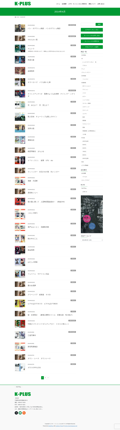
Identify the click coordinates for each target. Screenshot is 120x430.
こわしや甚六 (33, 213)
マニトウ (31, 49)
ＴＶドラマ (85, 79)
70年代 (73, 45)
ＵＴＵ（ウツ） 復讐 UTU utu (40, 160)
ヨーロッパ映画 (87, 103)
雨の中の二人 (33, 239)
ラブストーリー (87, 124)
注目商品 (83, 55)
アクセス (85, 176)
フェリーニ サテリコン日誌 (38, 274)
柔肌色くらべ (33, 193)
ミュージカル (86, 100)
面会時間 (31, 250)
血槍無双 (31, 71)
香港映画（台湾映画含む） (89, 131)
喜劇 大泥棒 (33, 181)
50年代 (73, 67)
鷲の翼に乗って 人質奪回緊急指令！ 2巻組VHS (46, 202)
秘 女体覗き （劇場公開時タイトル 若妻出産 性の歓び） (50, 315)
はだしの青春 (33, 262)
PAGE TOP (115, 415)
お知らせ (85, 191)
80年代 (73, 56)
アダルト (85, 65)
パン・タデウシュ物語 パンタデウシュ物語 (44, 28)
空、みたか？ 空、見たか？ (39, 105)
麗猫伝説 (31, 140)
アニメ (83, 69)
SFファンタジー (87, 86)
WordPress (50, 426)
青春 (84, 127)
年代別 (83, 137)
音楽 (82, 161)
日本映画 (83, 75)
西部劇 (84, 120)
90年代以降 (72, 25)
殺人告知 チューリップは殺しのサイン (42, 116)
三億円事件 (32, 335)
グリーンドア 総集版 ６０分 (39, 295)
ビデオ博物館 (84, 165)
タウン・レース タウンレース (39, 358)
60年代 (73, 209)
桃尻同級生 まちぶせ (36, 151)
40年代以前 (85, 141)
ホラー (84, 96)
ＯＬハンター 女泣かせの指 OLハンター (43, 172)
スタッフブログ (85, 180)
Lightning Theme (59, 426)
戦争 (84, 117)
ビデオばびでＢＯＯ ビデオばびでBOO (43, 304)
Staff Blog (83, 188)
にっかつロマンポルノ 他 (89, 62)
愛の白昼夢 (32, 285)
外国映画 (83, 82)
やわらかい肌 (33, 39)
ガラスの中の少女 (34, 367)
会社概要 (83, 173)
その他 (84, 134)
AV (82, 58)
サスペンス (85, 110)
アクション (85, 89)
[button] (92, 30)
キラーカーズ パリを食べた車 (39, 82)
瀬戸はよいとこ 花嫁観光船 (38, 227)
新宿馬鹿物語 (33, 347)
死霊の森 (31, 60)
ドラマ (84, 93)
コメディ (85, 113)
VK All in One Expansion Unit (70, 426)
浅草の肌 (31, 128)
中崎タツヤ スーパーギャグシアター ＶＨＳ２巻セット (48, 324)
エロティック (86, 106)
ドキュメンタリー (86, 72)
